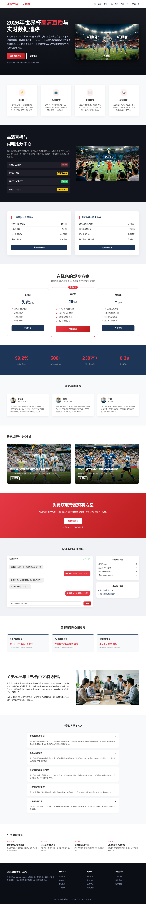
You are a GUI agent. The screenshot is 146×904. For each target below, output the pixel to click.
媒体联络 (118, 884)
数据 (105, 4)
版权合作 (118, 880)
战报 (122, 4)
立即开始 (27, 328)
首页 (94, 4)
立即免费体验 (15, 56)
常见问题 (135, 4)
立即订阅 (73, 329)
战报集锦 (62, 884)
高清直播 (62, 877)
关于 (128, 4)
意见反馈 (90, 888)
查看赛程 (33, 56)
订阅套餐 (62, 888)
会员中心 (90, 884)
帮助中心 (90, 877)
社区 (117, 4)
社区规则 (90, 880)
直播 (100, 4)
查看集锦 (15, 478)
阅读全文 (83, 478)
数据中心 (62, 880)
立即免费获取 (73, 521)
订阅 (111, 4)
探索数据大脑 (107, 248)
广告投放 (118, 877)
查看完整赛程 (39, 248)
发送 (87, 603)
